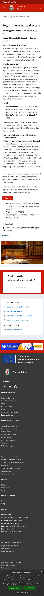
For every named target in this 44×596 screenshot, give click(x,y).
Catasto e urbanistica (8, 440)
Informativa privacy (8, 565)
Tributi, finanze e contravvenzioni (12, 462)
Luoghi (3, 503)
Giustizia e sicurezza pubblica (11, 459)
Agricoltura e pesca (8, 474)
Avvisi (3, 490)
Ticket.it (8, 198)
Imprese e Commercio (8, 434)
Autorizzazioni (6, 471)
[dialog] (22, 583)
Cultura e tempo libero (9, 429)
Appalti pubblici (6, 437)
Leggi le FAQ (5, 548)
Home (4, 16)
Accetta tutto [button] (14, 588)
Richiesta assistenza (8, 551)
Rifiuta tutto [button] (29, 588)
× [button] (41, 572)
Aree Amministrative (8, 401)
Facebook (8, 227)
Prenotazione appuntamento (11, 542)
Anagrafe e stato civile (9, 426)
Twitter (17, 227)
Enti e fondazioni (7, 406)
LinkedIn (9, 230)
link (40, 584)
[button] (22, 593)
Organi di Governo (7, 398)
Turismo (4, 443)
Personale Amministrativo (10, 412)
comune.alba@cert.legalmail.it (15, 526)
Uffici (3, 403)
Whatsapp (26, 227)
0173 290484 (9, 529)
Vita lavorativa (6, 431)
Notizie (3, 485)
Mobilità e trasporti (8, 446)
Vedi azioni (5, 235)
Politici (3, 409)
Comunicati (5, 488)
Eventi (3, 501)
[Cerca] (39, 8)
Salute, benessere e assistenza (12, 468)
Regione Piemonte (9, 2)
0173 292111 (18, 532)
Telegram (36, 227)
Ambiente (4, 465)
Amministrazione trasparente (11, 562)
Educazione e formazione (10, 457)
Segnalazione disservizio (9, 545)
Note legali (5, 568)
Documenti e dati (7, 415)
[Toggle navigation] (4, 7)
